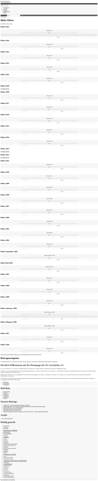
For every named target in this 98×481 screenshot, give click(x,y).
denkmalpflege (11, 354)
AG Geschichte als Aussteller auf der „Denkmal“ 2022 (17, 361)
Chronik (5, 9)
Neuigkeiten (6, 7)
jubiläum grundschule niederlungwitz (9, 445)
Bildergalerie (3, 16)
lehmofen (5, 451)
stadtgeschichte (5, 468)
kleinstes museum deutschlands (9, 448)
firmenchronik (5, 441)
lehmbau (5, 449)
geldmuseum (6, 442)
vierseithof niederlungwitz (8, 473)
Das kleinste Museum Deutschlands (45, 361)
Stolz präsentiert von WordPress (8, 479)
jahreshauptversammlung (10, 444)
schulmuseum (7, 464)
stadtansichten (7, 465)
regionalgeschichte (8, 457)
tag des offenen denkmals (7, 472)
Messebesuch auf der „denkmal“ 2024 (12, 410)
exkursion (5, 440)
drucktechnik (5, 435)
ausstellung (5, 427)
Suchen (2, 3)
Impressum (5, 382)
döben (16, 354)
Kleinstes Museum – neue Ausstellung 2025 (13, 407)
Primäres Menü (4, 5)
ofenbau (5, 452)
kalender (5, 447)
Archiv (2, 418)
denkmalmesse (6, 432)
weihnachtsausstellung (8, 476)
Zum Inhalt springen (5, 1)
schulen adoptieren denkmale (34, 354)
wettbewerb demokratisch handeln (9, 477)
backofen (5, 428)
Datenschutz (6, 383)
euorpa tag (5, 438)
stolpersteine (5, 469)
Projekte (5, 10)
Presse (4, 12)
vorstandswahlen (6, 474)
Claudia (10, 23)
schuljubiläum (6, 462)
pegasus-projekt (21, 354)
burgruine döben (4, 354)
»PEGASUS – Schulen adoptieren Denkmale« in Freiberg (16, 405)
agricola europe (6, 425)
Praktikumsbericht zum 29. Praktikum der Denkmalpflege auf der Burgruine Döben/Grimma (24, 406)
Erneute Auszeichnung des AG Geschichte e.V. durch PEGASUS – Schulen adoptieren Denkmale (25, 411)
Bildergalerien (6, 11)
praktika (26, 354)
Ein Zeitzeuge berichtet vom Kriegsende (12, 409)
